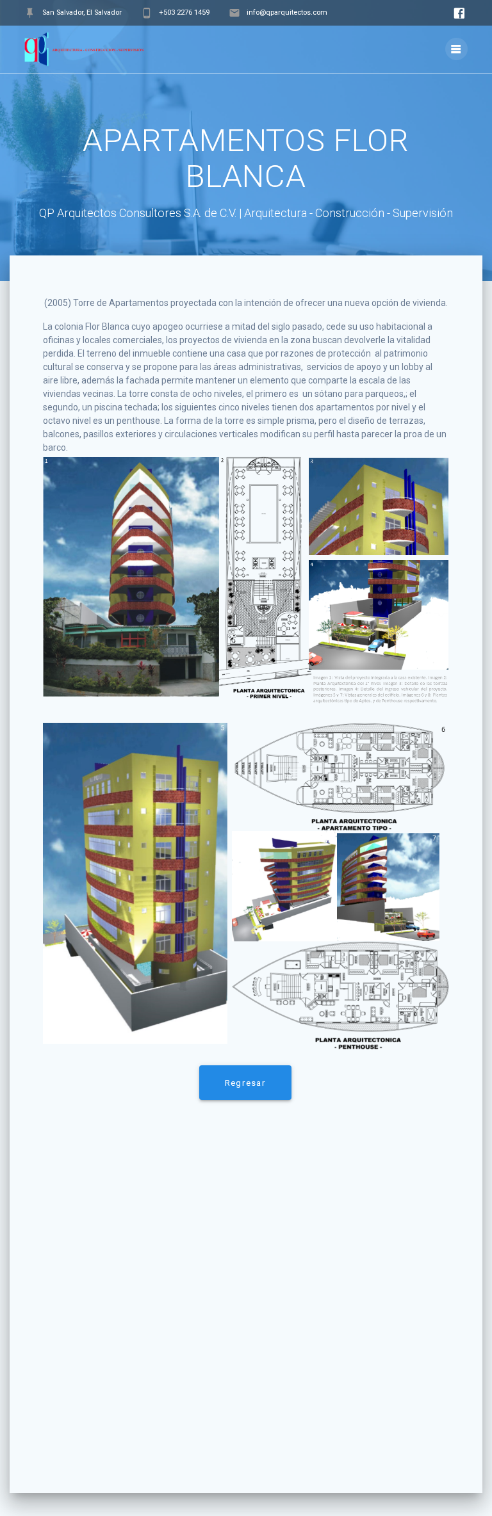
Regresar (245, 1082)
